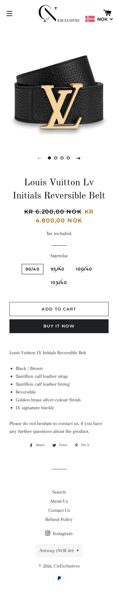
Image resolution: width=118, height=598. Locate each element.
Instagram (62, 533)
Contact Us (59, 510)
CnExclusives (67, 566)
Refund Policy (59, 519)
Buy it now (59, 325)
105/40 (59, 282)
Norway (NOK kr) (56, 550)
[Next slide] (79, 158)
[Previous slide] (40, 158)
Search (59, 492)
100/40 (84, 268)
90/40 (32, 268)
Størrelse (59, 256)
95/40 (58, 268)
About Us (59, 501)
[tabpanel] (59, 84)
